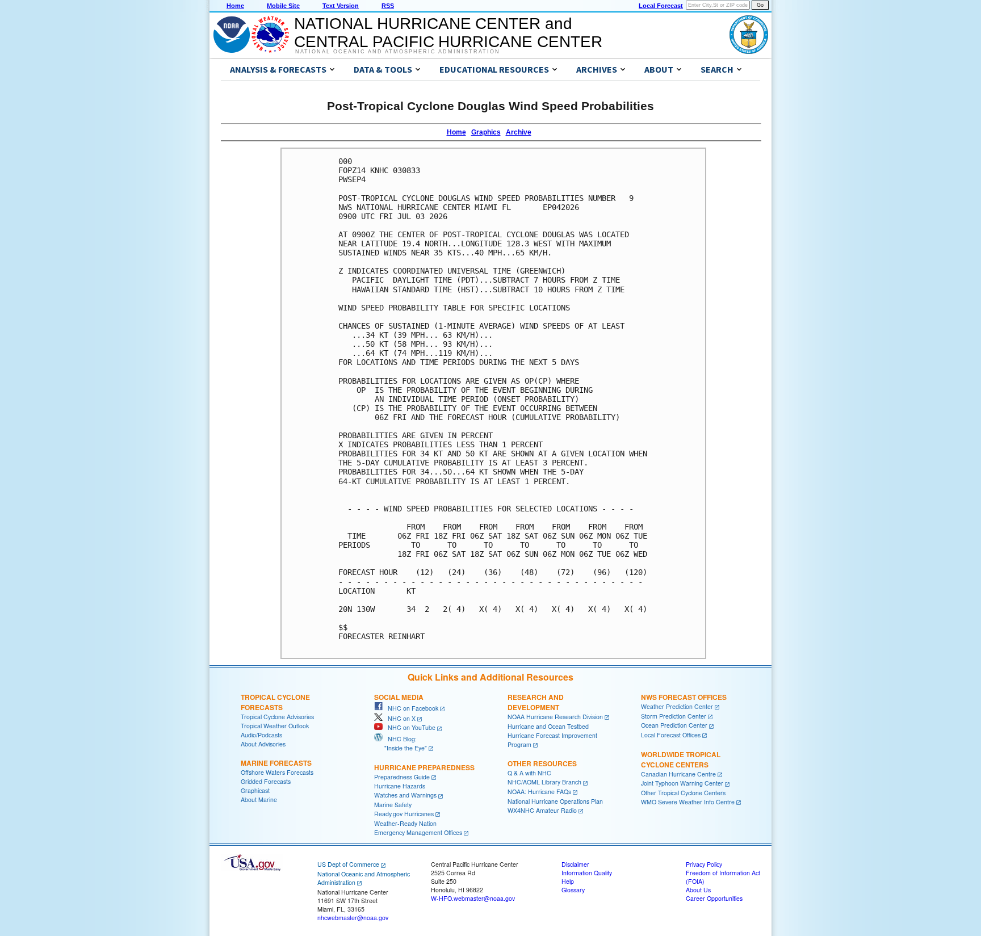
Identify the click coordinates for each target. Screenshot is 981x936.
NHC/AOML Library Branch (544, 782)
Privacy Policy (704, 864)
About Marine (259, 799)
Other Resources (542, 763)
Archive (518, 132)
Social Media (399, 697)
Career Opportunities (714, 898)
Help (567, 881)
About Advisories (263, 744)
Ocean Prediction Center (674, 725)
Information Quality (586, 872)
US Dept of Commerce (348, 864)
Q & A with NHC (529, 773)
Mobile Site (283, 5)
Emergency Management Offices (418, 832)
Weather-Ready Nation (405, 823)
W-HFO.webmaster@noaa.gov (473, 898)
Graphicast (255, 790)
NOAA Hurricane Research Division (555, 716)
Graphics (486, 132)
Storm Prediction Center (673, 716)
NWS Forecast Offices (684, 697)
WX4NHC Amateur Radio (542, 810)
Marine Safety (393, 804)
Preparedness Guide (402, 777)
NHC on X (399, 718)
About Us (698, 889)
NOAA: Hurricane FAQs (539, 791)
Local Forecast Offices (671, 735)
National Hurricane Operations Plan (555, 801)
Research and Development (536, 702)
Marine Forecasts (276, 763)
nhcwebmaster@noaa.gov (352, 917)
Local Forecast (661, 5)
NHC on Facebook (410, 708)
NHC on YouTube (409, 727)
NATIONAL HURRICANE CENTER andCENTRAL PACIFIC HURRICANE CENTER (448, 33)
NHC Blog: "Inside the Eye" (400, 743)
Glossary (573, 889)
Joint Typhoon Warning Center (682, 783)
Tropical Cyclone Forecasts (275, 702)
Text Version (340, 5)
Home (235, 5)
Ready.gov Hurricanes (404, 813)
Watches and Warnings (405, 795)
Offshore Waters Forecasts (277, 772)
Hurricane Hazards (399, 786)
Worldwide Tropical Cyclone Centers (680, 759)
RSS (388, 5)
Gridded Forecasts (266, 781)
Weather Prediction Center (677, 706)
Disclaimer (575, 864)
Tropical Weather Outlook (275, 725)
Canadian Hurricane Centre (678, 774)
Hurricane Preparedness (424, 767)
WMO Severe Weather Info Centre (688, 802)
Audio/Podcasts (261, 735)
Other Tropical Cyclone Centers (683, 792)
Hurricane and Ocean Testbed (548, 726)
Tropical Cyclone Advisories (277, 716)
